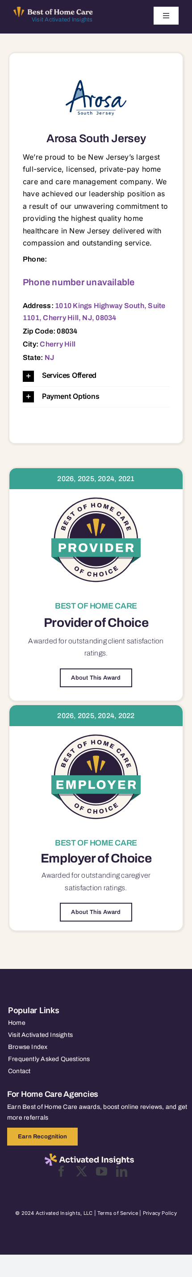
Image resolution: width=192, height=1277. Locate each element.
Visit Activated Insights (62, 20)
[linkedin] (121, 1171)
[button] (96, 376)
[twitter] (81, 1171)
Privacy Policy (160, 1213)
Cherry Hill (57, 344)
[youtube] (101, 1171)
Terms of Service (117, 1213)
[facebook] (61, 1171)
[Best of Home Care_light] (53, 10)
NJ (49, 357)
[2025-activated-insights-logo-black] (89, 1157)
